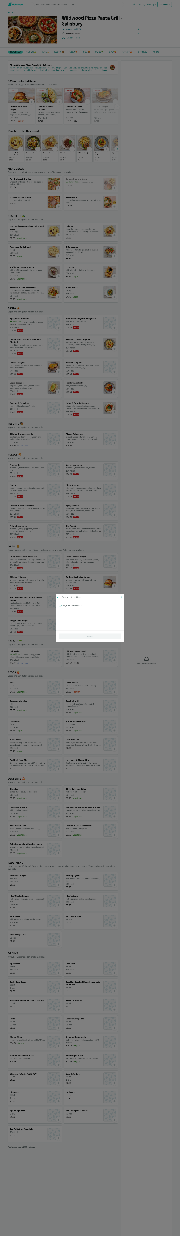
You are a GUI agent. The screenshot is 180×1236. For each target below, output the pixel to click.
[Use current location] (121, 597)
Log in (60, 606)
